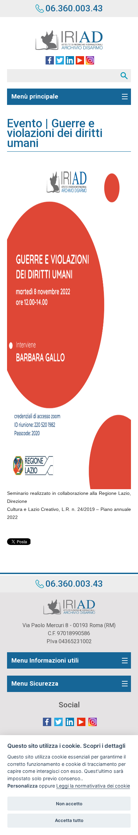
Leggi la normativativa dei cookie (93, 786)
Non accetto (69, 803)
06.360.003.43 (74, 8)
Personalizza (22, 786)
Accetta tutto (69, 820)
